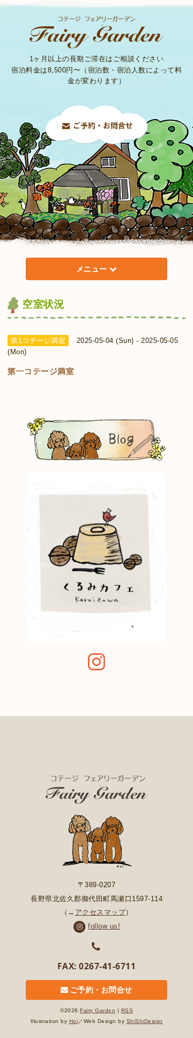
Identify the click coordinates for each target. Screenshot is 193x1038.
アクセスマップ (100, 912)
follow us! (104, 926)
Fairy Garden (97, 1010)
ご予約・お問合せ (101, 990)
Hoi (73, 1021)
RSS (127, 1010)
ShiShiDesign (145, 1021)
